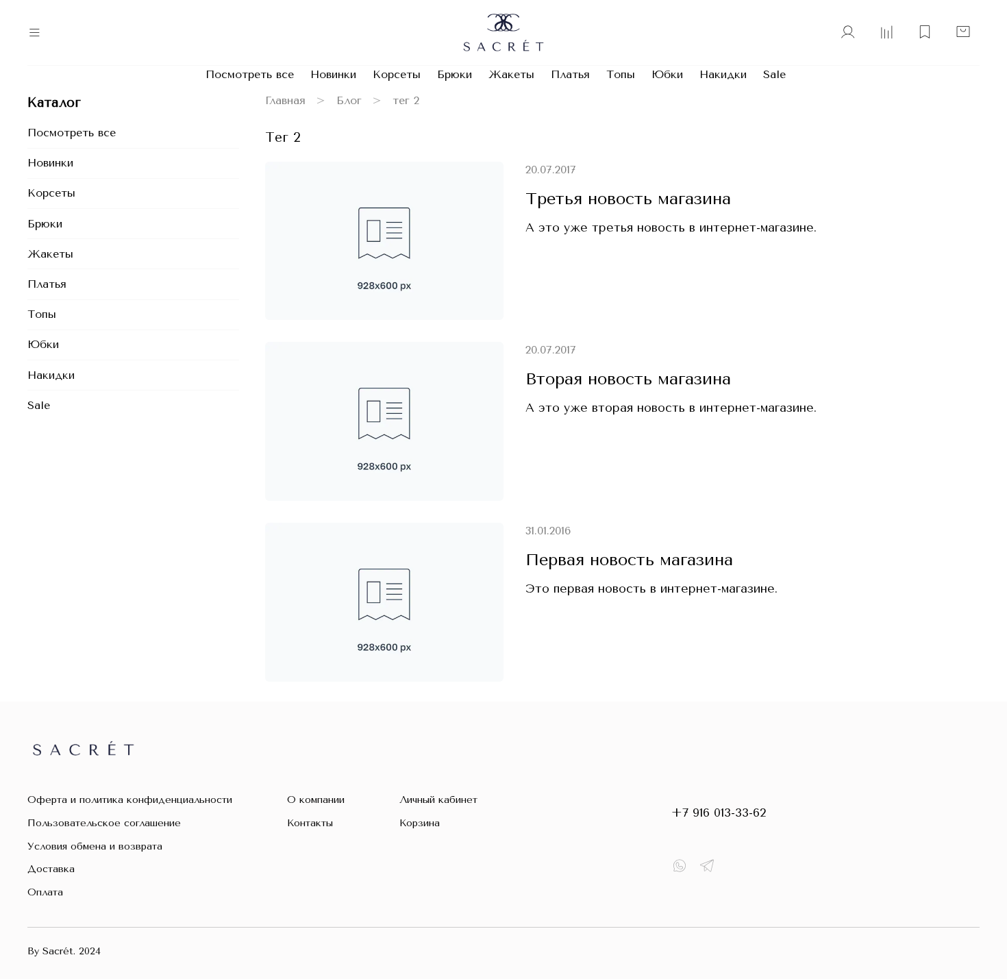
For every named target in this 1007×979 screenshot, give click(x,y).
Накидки (723, 74)
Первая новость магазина (629, 559)
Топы (620, 74)
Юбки (667, 74)
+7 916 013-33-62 (718, 812)
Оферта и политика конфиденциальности (129, 800)
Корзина (419, 823)
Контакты (310, 823)
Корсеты (397, 74)
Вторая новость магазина (628, 378)
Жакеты (511, 74)
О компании (316, 800)
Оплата (45, 892)
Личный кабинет (438, 800)
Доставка (51, 869)
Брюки (454, 74)
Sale (774, 74)
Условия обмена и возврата (94, 846)
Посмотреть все (250, 74)
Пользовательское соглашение (104, 823)
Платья (570, 74)
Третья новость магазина (628, 198)
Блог (349, 100)
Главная (285, 100)
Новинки (333, 74)
